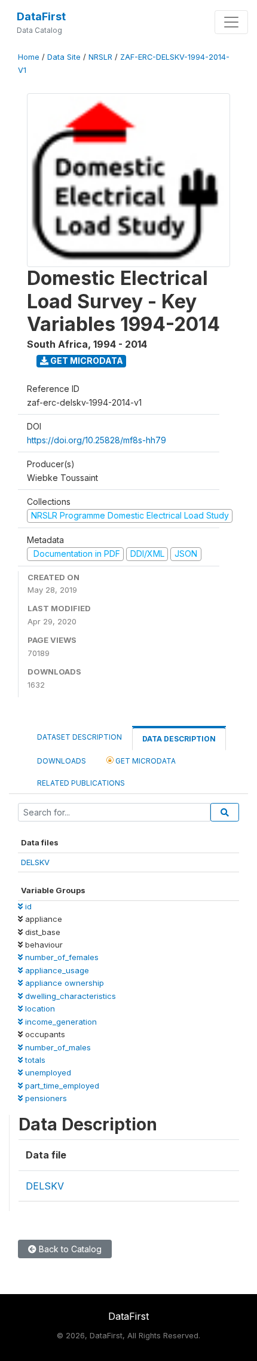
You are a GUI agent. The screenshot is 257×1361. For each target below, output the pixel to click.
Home (28, 57)
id (27, 906)
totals (34, 1060)
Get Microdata (85, 360)
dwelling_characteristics (69, 996)
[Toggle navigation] (231, 22)
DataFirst (41, 16)
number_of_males (57, 1047)
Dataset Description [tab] (79, 736)
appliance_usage (56, 970)
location (39, 1008)
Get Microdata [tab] (145, 760)
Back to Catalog (69, 1249)
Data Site (64, 57)
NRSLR (100, 57)
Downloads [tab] (61, 760)
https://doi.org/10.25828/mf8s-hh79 (96, 440)
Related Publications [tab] (81, 782)
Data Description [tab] (179, 738)
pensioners (45, 1098)
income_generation (60, 1021)
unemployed (47, 1072)
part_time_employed (61, 1085)
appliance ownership (63, 983)
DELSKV (35, 862)
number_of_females (61, 957)
